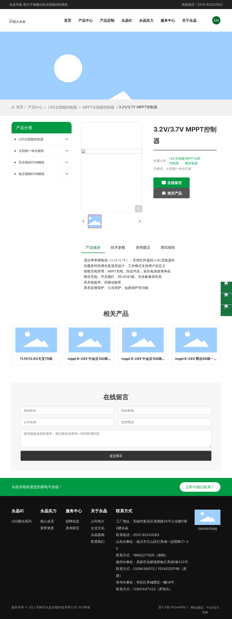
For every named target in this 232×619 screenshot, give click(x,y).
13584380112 (144, 569)
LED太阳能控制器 (62, 107)
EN (216, 20)
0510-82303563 (210, 4)
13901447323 (144, 589)
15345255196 (169, 569)
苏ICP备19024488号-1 (173, 607)
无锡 (205, 612)
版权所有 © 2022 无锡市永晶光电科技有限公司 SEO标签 (51, 607)
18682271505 (144, 555)
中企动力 (212, 607)
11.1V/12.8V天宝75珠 (36, 359)
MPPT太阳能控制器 (98, 107)
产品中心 (35, 107)
